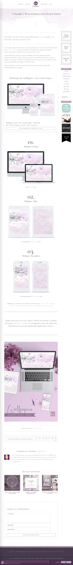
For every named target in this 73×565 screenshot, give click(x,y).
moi (44, 558)
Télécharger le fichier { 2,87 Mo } (31, 128)
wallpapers (42, 37)
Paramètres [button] (58, 562)
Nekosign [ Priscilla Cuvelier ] (21, 558)
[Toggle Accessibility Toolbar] (2, 562)
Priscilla (41, 451)
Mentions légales (49, 558)
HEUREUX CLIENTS (37, 551)
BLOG (24, 551)
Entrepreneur (66, 78)
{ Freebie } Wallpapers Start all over (31, 483)
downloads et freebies (20, 323)
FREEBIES (45, 551)
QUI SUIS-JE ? (12, 551)
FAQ (49, 551)
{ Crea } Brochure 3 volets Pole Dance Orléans (50, 483)
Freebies (34, 428)
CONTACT (61, 551)
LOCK (32, 242)
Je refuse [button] (63, 562)
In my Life (66, 84)
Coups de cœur (66, 73)
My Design (38, 428)
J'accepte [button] (68, 562)
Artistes (66, 71)
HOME (36, 242)
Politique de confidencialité (58, 558)
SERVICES (29, 551)
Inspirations (66, 86)
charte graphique (12, 50)
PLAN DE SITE (54, 551)
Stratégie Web (66, 91)
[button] (5, 484)
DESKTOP (31, 187)
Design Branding (66, 76)
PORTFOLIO (19, 551)
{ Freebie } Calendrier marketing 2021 (12, 483)
